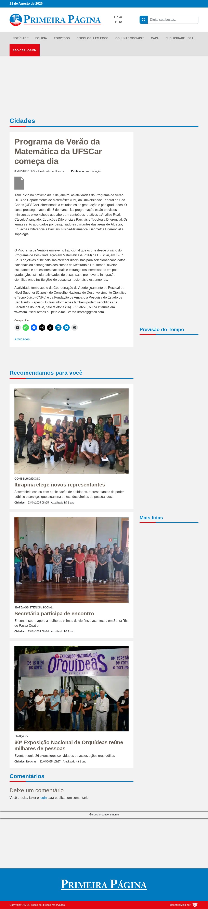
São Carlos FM (25, 50)
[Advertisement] (169, 198)
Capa (155, 38)
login (43, 797)
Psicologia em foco (92, 38)
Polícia (41, 38)
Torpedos (62, 38)
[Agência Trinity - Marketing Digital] (195, 904)
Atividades (22, 339)
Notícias (19, 38)
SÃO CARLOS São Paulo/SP (169, 355)
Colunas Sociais (128, 38)
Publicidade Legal (180, 38)
